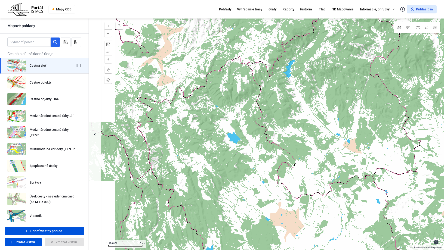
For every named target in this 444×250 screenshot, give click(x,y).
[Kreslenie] (407, 27)
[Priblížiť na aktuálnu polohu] (108, 69)
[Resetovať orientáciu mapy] (108, 59)
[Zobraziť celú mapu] (108, 52)
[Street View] (434, 27)
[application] (266, 134)
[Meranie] (399, 27)
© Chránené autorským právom (426, 247)
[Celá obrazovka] (108, 44)
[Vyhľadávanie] (119, 25)
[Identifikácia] (418, 27)
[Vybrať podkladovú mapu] (108, 80)
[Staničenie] (426, 27)
